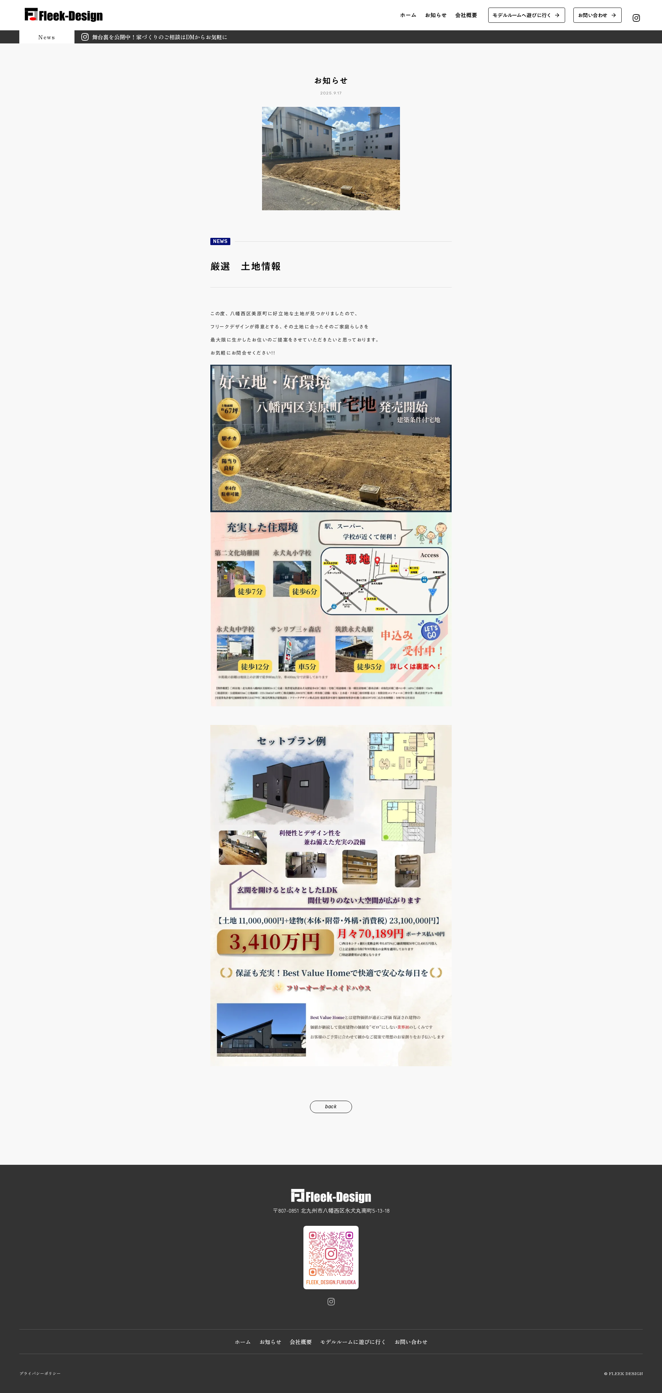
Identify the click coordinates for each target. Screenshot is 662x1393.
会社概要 (466, 15)
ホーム (408, 15)
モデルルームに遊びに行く (353, 1341)
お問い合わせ (411, 1341)
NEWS (220, 241)
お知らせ (436, 15)
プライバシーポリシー (40, 1373)
